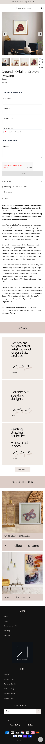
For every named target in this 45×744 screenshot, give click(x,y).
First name (7, 98)
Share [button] (6, 199)
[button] (3, 8)
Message (6, 146)
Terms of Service (10, 684)
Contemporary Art (10, 626)
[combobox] (4, 132)
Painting (7, 631)
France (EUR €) (15, 725)
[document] (22, 34)
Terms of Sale (9, 679)
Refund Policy (9, 689)
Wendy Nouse (21, 740)
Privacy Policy (9, 698)
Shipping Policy (9, 693)
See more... (22, 470)
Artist (6, 621)
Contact (7, 635)
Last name (7, 108)
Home (6, 616)
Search (6, 674)
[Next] (40, 34)
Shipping (4, 78)
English (30, 725)
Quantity (4, 82)
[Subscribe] (38, 711)
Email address (8, 118)
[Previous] (5, 34)
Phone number (8, 128)
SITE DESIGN (28, 740)
